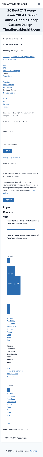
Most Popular (8, 85)
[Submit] (8, 260)
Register (8, 200)
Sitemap (33, 451)
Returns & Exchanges (11, 71)
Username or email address (15, 121)
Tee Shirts (11, 321)
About (5, 101)
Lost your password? (11, 158)
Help (5, 99)
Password (8, 132)
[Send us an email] (19, 229)
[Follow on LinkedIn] (26, 229)
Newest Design (9, 93)
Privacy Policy (12, 374)
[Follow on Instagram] (12, 229)
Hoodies (10, 329)
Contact (6, 65)
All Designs (7, 87)
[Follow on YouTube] (30, 229)
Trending (6, 82)
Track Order (8, 76)
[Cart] (8, 309)
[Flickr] (33, 229)
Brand (9, 337)
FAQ (4, 68)
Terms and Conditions (15, 371)
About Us (10, 376)
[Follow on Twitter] (15, 229)
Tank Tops (11, 324)
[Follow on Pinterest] (23, 229)
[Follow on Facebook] (8, 229)
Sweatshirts (11, 326)
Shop (9, 335)
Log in (7, 151)
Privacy (6, 104)
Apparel (10, 318)
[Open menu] (39, 3)
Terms (5, 107)
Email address (9, 163)
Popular (10, 332)
